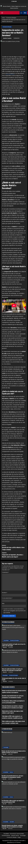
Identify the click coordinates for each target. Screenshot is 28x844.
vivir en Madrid (10, 73)
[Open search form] (18, 13)
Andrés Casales (7, 38)
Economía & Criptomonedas (17, 833)
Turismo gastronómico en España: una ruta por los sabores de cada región (13, 644)
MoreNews (10, 842)
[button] (2, 12)
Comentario (5, 572)
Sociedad (12, 821)
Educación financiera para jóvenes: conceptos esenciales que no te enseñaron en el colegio (12, 826)
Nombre (4, 592)
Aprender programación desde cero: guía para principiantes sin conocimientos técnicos (12, 776)
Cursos (11, 772)
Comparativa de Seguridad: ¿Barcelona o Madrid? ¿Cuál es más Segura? (12, 555)
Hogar (19, 837)
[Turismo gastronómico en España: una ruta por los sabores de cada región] (14, 633)
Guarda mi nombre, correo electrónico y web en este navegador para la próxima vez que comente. (14, 610)
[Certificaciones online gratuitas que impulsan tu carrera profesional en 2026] (14, 790)
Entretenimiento (6, 835)
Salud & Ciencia (15, 835)
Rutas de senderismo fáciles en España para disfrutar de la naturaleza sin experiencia (12, 669)
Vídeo (25, 13)
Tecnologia (5, 747)
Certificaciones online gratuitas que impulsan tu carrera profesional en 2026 (13, 801)
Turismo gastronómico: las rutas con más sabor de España (14, 679)
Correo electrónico (7, 598)
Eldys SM (5, 647)
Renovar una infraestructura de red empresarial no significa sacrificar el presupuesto (14, 751)
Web (3, 603)
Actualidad (6, 640)
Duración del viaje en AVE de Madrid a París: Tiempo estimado (13, 547)
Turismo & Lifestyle (7, 26)
